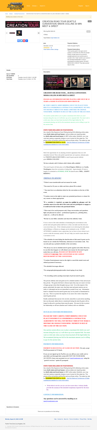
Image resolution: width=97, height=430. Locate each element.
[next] (38, 33)
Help (55, 419)
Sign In (87, 6)
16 (51, 47)
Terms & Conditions (74, 419)
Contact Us (60, 419)
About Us (66, 419)
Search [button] (42, 6)
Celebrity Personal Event (19, 13)
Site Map (89, 419)
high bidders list (55, 38)
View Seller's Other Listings (50, 49)
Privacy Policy (83, 419)
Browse (34, 6)
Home (28, 6)
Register (80, 6)
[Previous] (6, 33)
